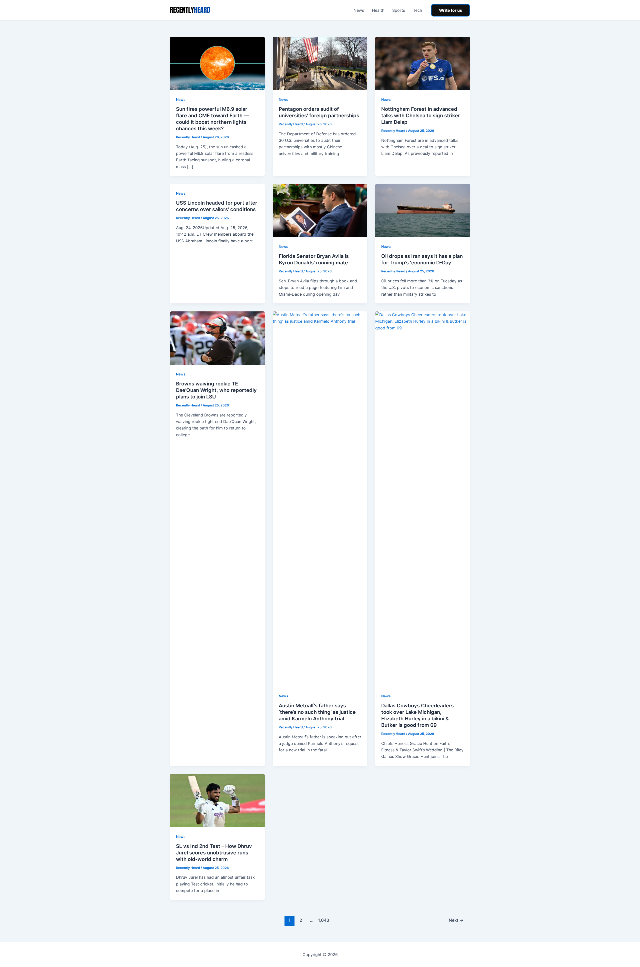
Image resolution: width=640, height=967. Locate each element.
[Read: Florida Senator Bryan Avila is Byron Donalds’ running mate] (320, 210)
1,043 (323, 920)
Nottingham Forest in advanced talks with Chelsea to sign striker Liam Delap (420, 115)
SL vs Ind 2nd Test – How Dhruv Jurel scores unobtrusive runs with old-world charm (214, 852)
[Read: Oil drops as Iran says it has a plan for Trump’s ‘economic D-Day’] (422, 210)
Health (378, 10)
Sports (398, 10)
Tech (417, 10)
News (359, 10)
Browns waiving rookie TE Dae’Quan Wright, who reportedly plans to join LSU (216, 390)
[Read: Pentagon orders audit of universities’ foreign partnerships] (320, 63)
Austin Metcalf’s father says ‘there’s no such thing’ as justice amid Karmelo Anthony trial (317, 712)
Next (456, 920)
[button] (450, 10)
